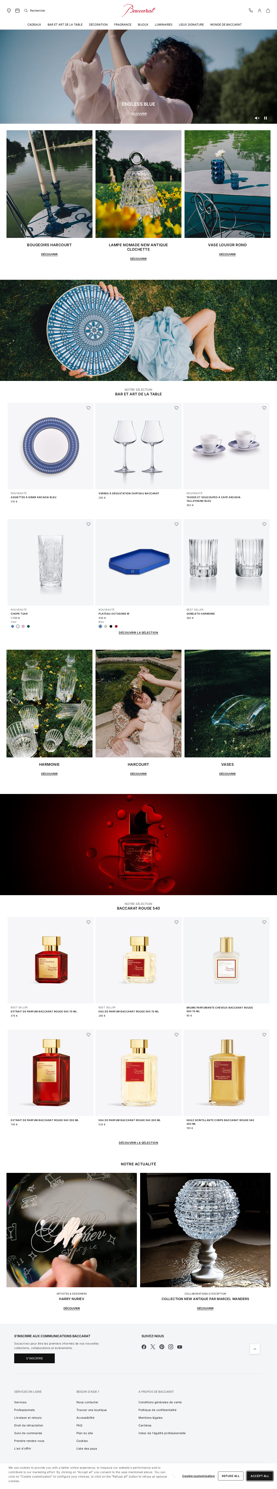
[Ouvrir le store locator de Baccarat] (8, 10)
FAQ (79, 1425)
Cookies (82, 1440)
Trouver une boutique (91, 1410)
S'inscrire (34, 1358)
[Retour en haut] (255, 1349)
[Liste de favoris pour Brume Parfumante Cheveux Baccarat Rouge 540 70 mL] (264, 922)
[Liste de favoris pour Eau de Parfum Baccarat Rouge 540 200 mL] (176, 1035)
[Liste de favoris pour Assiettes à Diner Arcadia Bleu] (88, 408)
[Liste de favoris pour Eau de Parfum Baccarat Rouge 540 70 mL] (176, 922)
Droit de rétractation (28, 1425)
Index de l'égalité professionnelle (162, 1433)
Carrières (144, 1425)
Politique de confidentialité (157, 1410)
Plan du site (84, 1433)
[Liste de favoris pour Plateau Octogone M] (176, 524)
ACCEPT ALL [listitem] (260, 1476)
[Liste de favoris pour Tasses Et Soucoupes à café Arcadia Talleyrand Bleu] (264, 408)
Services (20, 1402)
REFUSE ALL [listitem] (231, 1476)
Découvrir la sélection (138, 632)
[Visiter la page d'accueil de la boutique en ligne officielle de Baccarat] (138, 10)
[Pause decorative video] (265, 118)
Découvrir (138, 113)
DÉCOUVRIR (71, 1308)
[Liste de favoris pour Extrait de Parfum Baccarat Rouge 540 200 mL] (88, 1035)
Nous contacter (87, 1402)
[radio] (12, 626)
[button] (259, 10)
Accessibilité (85, 1417)
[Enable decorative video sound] (257, 118)
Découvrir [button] (138, 258)
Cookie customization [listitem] (198, 1476)
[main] (138, 662)
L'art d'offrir (22, 1448)
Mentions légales (150, 1417)
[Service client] (251, 10)
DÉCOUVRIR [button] (49, 254)
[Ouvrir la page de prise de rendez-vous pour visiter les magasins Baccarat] (17, 10)
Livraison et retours (28, 1417)
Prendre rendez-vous (29, 1440)
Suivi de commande (28, 1433)
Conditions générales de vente (160, 1402)
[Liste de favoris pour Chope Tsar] (88, 524)
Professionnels (24, 1410)
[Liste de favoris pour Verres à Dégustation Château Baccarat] (176, 408)
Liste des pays (86, 1448)
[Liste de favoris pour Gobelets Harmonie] (264, 524)
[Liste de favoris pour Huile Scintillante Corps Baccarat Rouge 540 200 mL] (264, 1035)
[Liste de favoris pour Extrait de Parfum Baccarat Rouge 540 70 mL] (88, 922)
